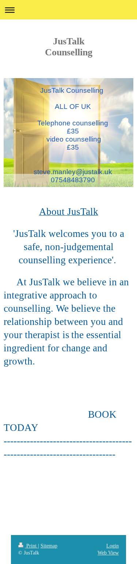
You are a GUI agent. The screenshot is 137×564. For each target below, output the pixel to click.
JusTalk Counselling (68, 47)
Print (31, 546)
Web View (108, 553)
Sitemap (49, 546)
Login (112, 546)
